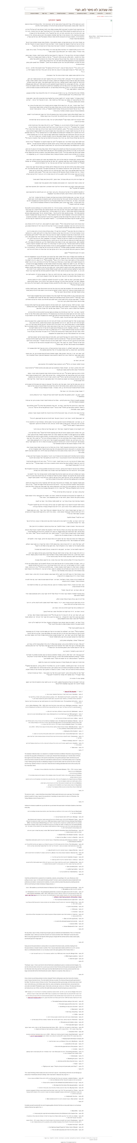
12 (52, 56)
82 (60, 532)
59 (56, 344)
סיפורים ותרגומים (81, 13)
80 (28, 504)
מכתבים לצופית (61, 13)
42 (67, 243)
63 (60, 376)
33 (42, 171)
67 (54, 407)
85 (52, 614)
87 (48, 623)
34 (72, 187)
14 (74, 67)
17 (65, 88)
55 (51, 331)
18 (67, 101)
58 (73, 342)
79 (39, 497)
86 (79, 618)
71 (73, 435)
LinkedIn (110, 7)
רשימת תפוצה (93, 1139)
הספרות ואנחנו (34, 13)
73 (53, 443)
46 (44, 259)
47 (36, 265)
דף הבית (108, 13)
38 (60, 223)
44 (68, 252)
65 (38, 405)
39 (66, 230)
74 (47, 460)
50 (74, 297)
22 (71, 126)
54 (62, 329)
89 (48, 647)
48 (71, 284)
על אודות (100, 13)
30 (80, 162)
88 (75, 631)
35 (68, 203)
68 (34, 407)
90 (80, 656)
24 (26, 128)
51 (79, 299)
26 (25, 137)
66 (62, 407)
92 (55, 658)
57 (40, 340)
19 (82, 108)
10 (77, 51)
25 (36, 132)
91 (78, 658)
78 (53, 491)
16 (75, 69)
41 (57, 238)
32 (43, 168)
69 (67, 425)
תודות (56, 1138)
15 (45, 67)
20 (63, 119)
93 (25, 665)
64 (77, 396)
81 (67, 513)
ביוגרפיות (71, 13)
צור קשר (44, 13)
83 (36, 532)
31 (81, 168)
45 (53, 259)
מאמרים (92, 13)
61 (34, 367)
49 (54, 291)
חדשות (52, 13)
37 (55, 218)
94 (76, 674)
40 (38, 234)
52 (61, 308)
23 (67, 128)
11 (48, 51)
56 (67, 338)
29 (63, 152)
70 (40, 432)
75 (35, 462)
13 (45, 62)
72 (41, 437)
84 (39, 566)
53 (53, 316)
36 (48, 214)
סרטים (67, 1138)
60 (66, 363)
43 (60, 247)
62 (65, 373)
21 (54, 124)
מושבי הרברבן (100, 16)
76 (33, 484)
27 (56, 141)
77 (65, 487)
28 (34, 141)
